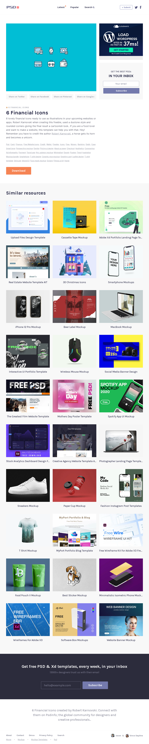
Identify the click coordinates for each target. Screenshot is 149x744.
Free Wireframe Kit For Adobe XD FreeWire (121, 550)
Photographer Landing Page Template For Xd (121, 461)
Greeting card (66, 156)
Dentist (36, 148)
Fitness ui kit (59, 161)
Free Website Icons (31, 144)
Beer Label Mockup (75, 327)
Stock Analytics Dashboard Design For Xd (28, 461)
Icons (62, 144)
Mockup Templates (39, 739)
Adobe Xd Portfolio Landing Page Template (121, 237)
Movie (8, 739)
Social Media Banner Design (121, 371)
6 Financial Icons (18, 107)
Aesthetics (79, 148)
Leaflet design (78, 156)
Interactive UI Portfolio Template (28, 371)
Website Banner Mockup (121, 640)
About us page (60, 148)
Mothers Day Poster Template (74, 416)
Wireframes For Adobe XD (28, 640)
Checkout (71, 148)
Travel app (31, 152)
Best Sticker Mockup (74, 595)
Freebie (56, 144)
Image (66, 161)
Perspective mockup (24, 148)
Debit (88, 144)
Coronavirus (90, 148)
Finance (19, 144)
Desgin (66, 152)
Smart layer (10, 148)
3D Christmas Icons (74, 282)
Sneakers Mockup (27, 506)
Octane (50, 161)
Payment (22, 152)
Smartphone (24, 156)
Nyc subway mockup (44, 152)
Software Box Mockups (74, 640)
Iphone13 (26, 161)
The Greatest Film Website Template (28, 416)
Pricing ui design (47, 148)
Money (73, 144)
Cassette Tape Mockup (74, 237)
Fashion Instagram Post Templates (121, 506)
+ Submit (126, 7)
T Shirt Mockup (28, 550)
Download (18, 170)
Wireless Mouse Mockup (74, 371)
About (9, 735)
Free (67, 144)
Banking (81, 144)
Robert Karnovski (61, 133)
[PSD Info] (17, 7)
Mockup (21, 739)
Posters (73, 152)
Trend (79, 152)
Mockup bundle (12, 156)
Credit (42, 144)
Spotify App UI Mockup (121, 416)
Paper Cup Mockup (74, 506)
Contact (20, 735)
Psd (7, 144)
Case (93, 144)
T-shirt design (35, 156)
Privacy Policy (46, 735)
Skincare (17, 161)
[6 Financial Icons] (51, 57)
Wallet (48, 144)
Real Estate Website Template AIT (28, 282)
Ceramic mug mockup (51, 156)
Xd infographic (12, 152)
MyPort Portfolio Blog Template (74, 550)
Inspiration (86, 152)
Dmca (31, 735)
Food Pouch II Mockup (28, 595)
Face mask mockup (38, 161)
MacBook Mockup (121, 327)
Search (60, 735)
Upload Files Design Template (28, 237)
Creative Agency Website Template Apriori (74, 461)
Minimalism (58, 152)
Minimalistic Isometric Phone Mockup (121, 595)
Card (12, 144)
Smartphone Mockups (121, 282)
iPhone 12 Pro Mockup (28, 327)
